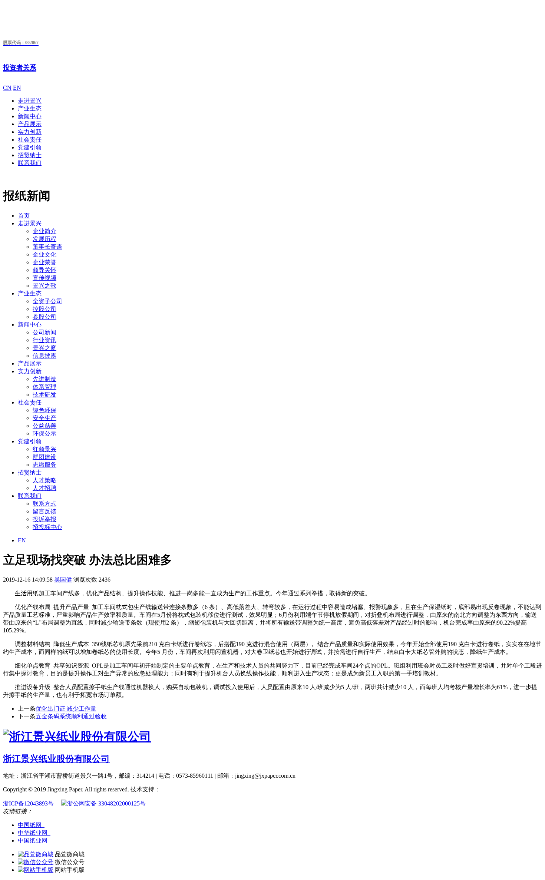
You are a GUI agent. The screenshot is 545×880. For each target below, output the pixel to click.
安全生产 (44, 418)
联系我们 (30, 163)
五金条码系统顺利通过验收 (71, 716)
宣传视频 (44, 278)
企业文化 (44, 254)
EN (17, 88)
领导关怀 (44, 270)
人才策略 (44, 480)
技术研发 (44, 394)
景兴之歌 (44, 285)
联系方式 (44, 503)
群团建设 (44, 457)
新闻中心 (30, 116)
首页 (24, 215)
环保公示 (44, 433)
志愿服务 (44, 464)
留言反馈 (44, 511)
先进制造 (44, 379)
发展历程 (44, 239)
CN (7, 88)
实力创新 (30, 132)
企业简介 (44, 231)
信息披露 (44, 356)
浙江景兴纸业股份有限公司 (56, 759)
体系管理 (44, 387)
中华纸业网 (34, 833)
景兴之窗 (44, 348)
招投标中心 (47, 527)
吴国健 (63, 579)
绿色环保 (44, 410)
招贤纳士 (30, 155)
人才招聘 (44, 488)
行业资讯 (44, 340)
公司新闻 (44, 332)
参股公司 (44, 317)
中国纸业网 (34, 840)
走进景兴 (30, 100)
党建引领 (30, 147)
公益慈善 (44, 426)
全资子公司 (47, 301)
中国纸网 (31, 825)
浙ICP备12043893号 (28, 803)
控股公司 (44, 309)
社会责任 (30, 139)
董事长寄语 (47, 247)
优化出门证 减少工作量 (66, 708)
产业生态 (30, 108)
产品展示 (30, 124)
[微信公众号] (35, 862)
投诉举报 (44, 519)
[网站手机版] (35, 870)
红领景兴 (44, 449)
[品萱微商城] (35, 854)
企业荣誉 (44, 262)
